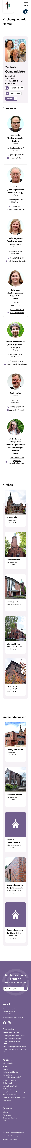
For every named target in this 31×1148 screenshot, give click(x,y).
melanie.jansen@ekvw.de (17, 261)
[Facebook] (4, 1023)
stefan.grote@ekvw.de (16, 209)
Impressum (5, 1139)
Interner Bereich (14, 1139)
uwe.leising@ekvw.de (16, 158)
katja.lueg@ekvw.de (17, 313)
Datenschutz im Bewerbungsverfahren (13, 1136)
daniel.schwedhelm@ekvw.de (17, 364)
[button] (26, 12)
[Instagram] (9, 1023)
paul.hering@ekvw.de (16, 410)
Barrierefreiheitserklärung (17, 1132)
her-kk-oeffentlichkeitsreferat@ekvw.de (13, 1017)
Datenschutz (6, 1132)
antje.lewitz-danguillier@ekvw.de (16, 461)
